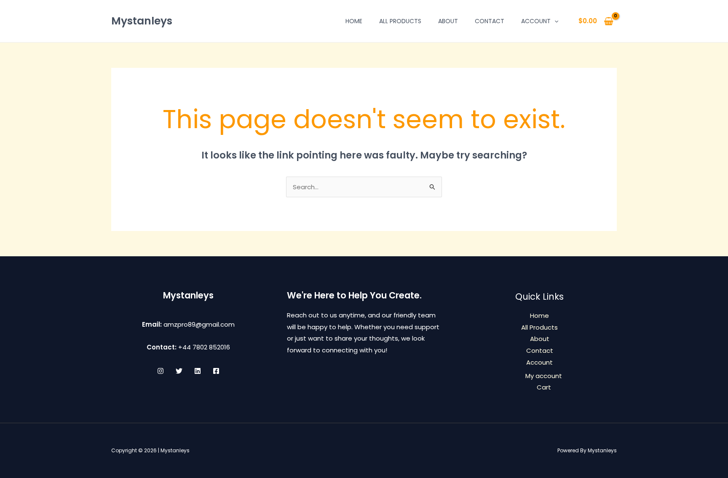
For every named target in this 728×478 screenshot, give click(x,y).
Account (536, 21)
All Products (400, 21)
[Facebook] (216, 371)
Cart (544, 387)
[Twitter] (179, 371)
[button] (554, 21)
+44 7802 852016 (204, 347)
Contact (489, 21)
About (448, 21)
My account (543, 375)
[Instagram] (160, 371)
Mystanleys (141, 20)
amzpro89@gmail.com (199, 324)
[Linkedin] (197, 371)
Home (353, 21)
